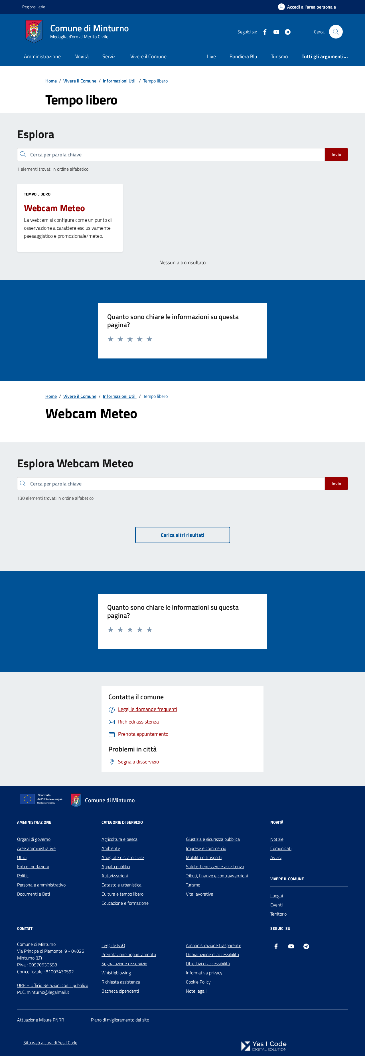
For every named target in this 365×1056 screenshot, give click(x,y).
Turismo (279, 56)
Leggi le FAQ (113, 945)
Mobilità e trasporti (204, 857)
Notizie (276, 839)
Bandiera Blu (243, 56)
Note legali (196, 991)
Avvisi (275, 857)
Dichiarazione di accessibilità (212, 954)
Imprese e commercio (206, 848)
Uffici (22, 857)
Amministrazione (42, 56)
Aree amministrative (36, 848)
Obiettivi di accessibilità (208, 963)
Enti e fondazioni (33, 866)
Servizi (109, 56)
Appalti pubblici (116, 866)
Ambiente (111, 848)
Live (211, 56)
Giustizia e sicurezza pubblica (213, 839)
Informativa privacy (204, 972)
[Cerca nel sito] (336, 32)
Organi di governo (33, 839)
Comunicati (280, 848)
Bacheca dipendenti (120, 991)
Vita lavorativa (199, 893)
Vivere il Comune (148, 56)
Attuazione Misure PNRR (40, 1019)
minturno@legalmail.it (48, 992)
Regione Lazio (33, 7)
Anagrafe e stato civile (123, 857)
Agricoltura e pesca (119, 839)
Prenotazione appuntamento (129, 954)
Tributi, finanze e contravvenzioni (217, 875)
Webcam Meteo (54, 208)
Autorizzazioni (115, 875)
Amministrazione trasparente (213, 945)
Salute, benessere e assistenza (215, 866)
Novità (81, 56)
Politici (23, 875)
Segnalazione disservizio (124, 963)
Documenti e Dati (33, 893)
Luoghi (276, 895)
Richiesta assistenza (121, 981)
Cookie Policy (198, 981)
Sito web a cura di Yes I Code (50, 1042)
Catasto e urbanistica (121, 884)
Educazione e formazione (125, 903)
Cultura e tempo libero (122, 893)
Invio (336, 154)
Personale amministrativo (41, 884)
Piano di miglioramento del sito (120, 1019)
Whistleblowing (116, 972)
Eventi (276, 904)
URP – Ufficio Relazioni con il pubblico (52, 985)
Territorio (278, 913)
